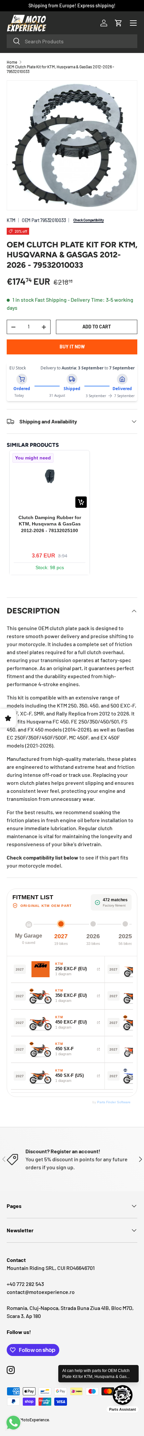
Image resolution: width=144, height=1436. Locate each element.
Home (12, 62)
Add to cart (96, 326)
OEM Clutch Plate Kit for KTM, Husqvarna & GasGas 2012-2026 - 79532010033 (60, 69)
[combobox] (72, 41)
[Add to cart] (81, 502)
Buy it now (72, 346)
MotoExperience (34, 1419)
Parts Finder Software (114, 1102)
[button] (118, 23)
